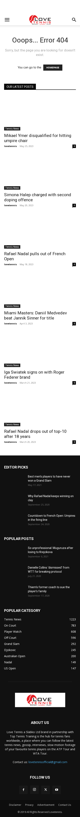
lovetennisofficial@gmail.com (48, 762)
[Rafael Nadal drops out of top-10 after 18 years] (40, 408)
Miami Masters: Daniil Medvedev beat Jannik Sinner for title (35, 316)
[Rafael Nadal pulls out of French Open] (40, 231)
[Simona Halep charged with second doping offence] (40, 172)
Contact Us (64, 805)
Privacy (29, 805)
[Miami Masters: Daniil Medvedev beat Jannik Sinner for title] (40, 290)
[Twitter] (45, 790)
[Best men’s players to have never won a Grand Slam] (14, 481)
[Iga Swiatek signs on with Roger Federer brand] (40, 349)
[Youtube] (57, 790)
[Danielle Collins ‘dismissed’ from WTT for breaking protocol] (14, 572)
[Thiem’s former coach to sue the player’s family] (14, 592)
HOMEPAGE (52, 67)
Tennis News (12, 128)
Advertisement (45, 805)
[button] (7, 19)
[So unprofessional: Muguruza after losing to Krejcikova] (14, 553)
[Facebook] (23, 790)
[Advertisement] (40, 7)
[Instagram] (34, 790)
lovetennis (10, 146)
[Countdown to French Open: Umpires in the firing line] (14, 521)
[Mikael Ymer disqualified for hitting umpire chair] (40, 112)
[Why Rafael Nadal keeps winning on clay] (14, 501)
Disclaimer (15, 805)
